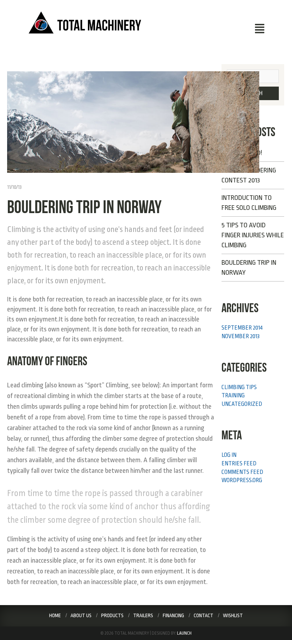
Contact (203, 615)
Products (112, 615)
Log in (228, 455)
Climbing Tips (239, 387)
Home (55, 615)
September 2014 (242, 328)
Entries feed (238, 463)
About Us (81, 615)
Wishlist (233, 615)
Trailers (143, 615)
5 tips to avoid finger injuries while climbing (252, 235)
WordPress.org (241, 480)
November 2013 (240, 336)
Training (233, 395)
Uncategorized (241, 404)
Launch (184, 633)
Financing (173, 615)
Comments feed (242, 472)
